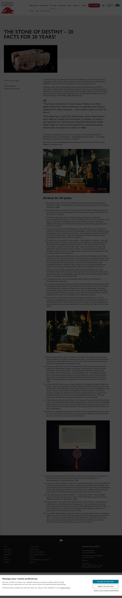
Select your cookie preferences (106, 590)
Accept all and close (105, 582)
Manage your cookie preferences (20, 579)
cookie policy (65, 588)
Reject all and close (105, 586)
